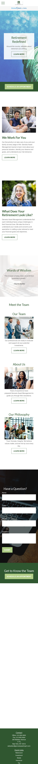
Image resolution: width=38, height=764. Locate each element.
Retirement (19, 753)
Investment (19, 755)
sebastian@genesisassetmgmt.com (19, 746)
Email (4, 505)
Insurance (19, 760)
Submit (7, 550)
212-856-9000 (21, 735)
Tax (19, 763)
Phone (4, 518)
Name (4, 492)
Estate (19, 758)
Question (5, 532)
